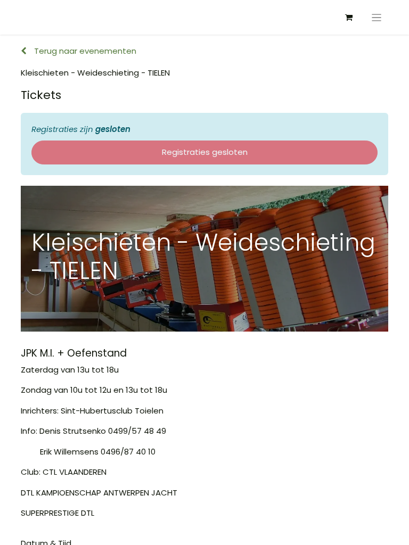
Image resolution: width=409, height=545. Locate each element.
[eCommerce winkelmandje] (348, 17)
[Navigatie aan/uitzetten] (377, 17)
